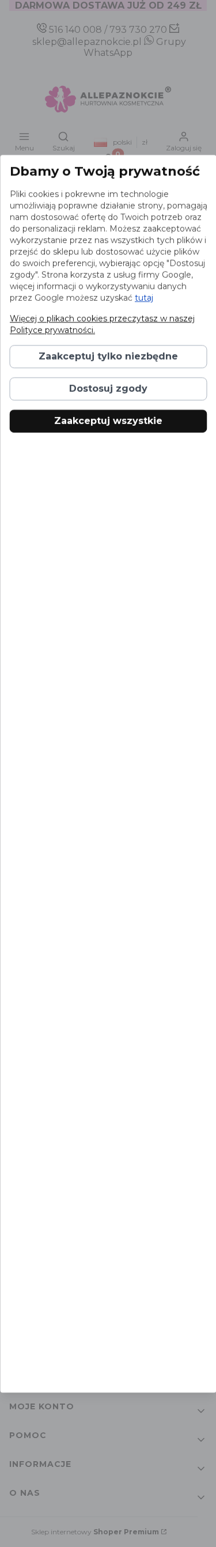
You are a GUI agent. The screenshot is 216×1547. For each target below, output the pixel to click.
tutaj (143, 298)
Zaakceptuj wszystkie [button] (108, 420)
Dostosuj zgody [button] (108, 388)
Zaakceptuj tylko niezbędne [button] (108, 356)
